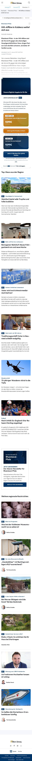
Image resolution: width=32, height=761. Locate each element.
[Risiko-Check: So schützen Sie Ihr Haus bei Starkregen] (16, 622)
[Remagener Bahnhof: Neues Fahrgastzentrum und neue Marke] (16, 231)
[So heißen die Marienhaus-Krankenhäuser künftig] (16, 697)
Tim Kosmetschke (11, 570)
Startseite (3, 10)
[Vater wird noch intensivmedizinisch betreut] (16, 276)
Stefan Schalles (10, 532)
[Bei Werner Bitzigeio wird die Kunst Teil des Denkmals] (16, 585)
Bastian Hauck (10, 682)
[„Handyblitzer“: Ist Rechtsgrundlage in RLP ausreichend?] (16, 547)
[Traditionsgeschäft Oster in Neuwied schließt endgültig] (16, 322)
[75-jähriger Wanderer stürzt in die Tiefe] (16, 367)
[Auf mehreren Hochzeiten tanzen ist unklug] (16, 660)
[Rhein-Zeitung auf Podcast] (21, 746)
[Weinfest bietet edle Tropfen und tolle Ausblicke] (16, 185)
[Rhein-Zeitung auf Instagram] (17, 746)
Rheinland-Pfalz (12, 10)
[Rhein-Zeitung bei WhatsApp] (11, 746)
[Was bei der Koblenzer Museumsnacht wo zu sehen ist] (16, 510)
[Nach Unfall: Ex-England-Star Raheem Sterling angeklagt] (16, 408)
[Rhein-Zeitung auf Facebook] (14, 746)
